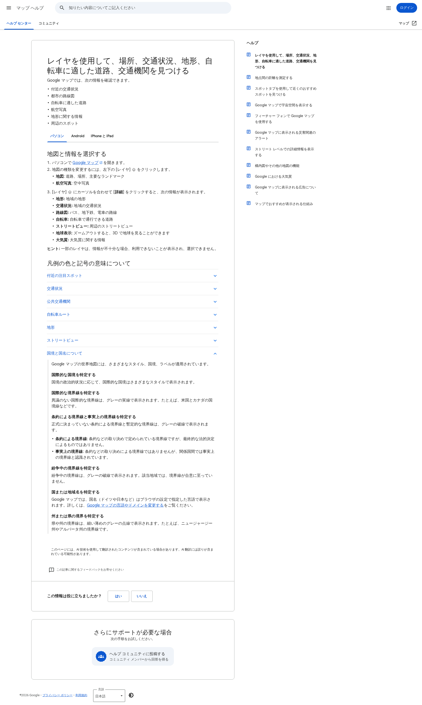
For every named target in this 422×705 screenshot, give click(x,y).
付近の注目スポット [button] (64, 275)
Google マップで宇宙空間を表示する (283, 105)
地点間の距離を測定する (274, 78)
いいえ (142, 596)
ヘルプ (252, 43)
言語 (101, 689)
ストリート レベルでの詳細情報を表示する (284, 152)
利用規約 (81, 695)
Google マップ (85, 162)
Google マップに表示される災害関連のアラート (285, 135)
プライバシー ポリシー (57, 695)
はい (118, 596)
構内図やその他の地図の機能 (277, 165)
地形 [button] (51, 327)
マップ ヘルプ (30, 8)
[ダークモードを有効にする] (131, 695)
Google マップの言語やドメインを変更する (125, 505)
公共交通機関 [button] (58, 301)
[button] (9, 8)
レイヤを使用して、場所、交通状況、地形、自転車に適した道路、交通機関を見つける (285, 61)
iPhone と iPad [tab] (102, 136)
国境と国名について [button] (64, 353)
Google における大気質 (273, 176)
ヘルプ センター (19, 23)
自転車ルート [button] (58, 314)
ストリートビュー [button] (62, 340)
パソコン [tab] (57, 136)
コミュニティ (49, 23)
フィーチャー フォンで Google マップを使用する (284, 119)
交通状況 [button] (55, 288)
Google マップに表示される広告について (285, 190)
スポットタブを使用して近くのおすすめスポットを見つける (285, 91)
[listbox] (109, 695)
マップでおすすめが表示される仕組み (284, 204)
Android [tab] (77, 136)
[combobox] (150, 7)
